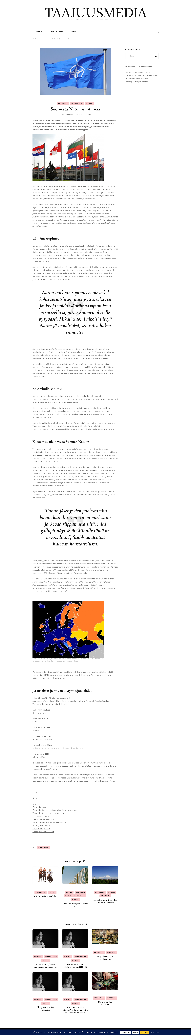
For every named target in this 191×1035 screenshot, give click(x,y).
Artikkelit (63, 103)
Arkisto (74, 31)
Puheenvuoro (51, 956)
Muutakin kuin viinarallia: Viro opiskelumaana (105, 901)
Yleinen (89, 103)
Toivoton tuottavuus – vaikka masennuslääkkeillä (75, 965)
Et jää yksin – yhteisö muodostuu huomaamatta (45, 965)
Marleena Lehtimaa (71, 114)
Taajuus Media (57, 31)
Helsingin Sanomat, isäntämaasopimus (49, 822)
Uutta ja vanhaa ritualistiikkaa (105, 1003)
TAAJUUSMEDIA (95, 12)
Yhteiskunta (76, 103)
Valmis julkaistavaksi (75, 896)
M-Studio (40, 31)
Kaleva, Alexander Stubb (43, 832)
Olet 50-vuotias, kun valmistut (45, 1008)
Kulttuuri (80, 892)
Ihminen (69, 892)
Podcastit (40, 892)
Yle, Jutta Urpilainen (41, 829)
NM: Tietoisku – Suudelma (45, 896)
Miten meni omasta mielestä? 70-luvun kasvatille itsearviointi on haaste (75, 1010)
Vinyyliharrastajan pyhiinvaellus (105, 957)
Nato (34, 798)
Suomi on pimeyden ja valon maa (75, 905)
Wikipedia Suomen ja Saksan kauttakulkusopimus (54, 810)
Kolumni (37, 956)
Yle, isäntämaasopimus (42, 816)
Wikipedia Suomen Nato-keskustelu (48, 813)
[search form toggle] (158, 32)
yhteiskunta (43, 847)
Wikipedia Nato (39, 807)
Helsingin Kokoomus (41, 825)
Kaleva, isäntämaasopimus (43, 819)
